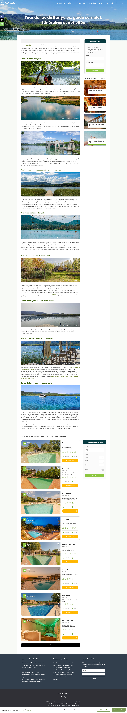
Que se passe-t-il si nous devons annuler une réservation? (63, 667)
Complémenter (81, 3)
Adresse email (89, 62)
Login (115, 3)
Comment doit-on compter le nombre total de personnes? (63, 665)
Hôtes (86, 454)
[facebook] (2, 16)
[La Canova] (40, 451)
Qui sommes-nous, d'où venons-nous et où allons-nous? (33, 665)
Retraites (92, 3)
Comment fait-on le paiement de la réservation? (63, 677)
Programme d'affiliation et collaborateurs (32, 677)
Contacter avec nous (27, 684)
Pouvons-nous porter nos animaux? (62, 674)
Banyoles (28, 45)
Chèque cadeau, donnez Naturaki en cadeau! (33, 674)
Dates (86, 446)
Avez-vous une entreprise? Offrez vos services (33, 679)
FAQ (106, 3)
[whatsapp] (2, 24)
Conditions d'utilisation (60, 702)
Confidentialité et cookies (74, 702)
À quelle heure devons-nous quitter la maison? (63, 670)
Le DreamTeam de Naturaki (29, 667)
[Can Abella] (40, 502)
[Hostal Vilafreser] (40, 553)
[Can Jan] (40, 528)
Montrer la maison (70, 460)
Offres (70, 3)
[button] (55, 451)
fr (122, 3)
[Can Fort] (40, 477)
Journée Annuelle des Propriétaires (30, 672)
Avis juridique (49, 702)
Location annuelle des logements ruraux (32, 681)
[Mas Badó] (40, 604)
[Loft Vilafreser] (40, 629)
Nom (87, 55)
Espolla (54, 294)
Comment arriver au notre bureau (30, 670)
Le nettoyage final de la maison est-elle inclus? (63, 672)
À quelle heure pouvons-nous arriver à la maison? (63, 663)
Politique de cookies (27, 710)
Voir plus (55, 679)
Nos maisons (60, 3)
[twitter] (2, 20)
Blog (100, 3)
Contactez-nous (64, 693)
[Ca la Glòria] (40, 578)
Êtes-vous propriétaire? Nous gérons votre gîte (33, 663)
